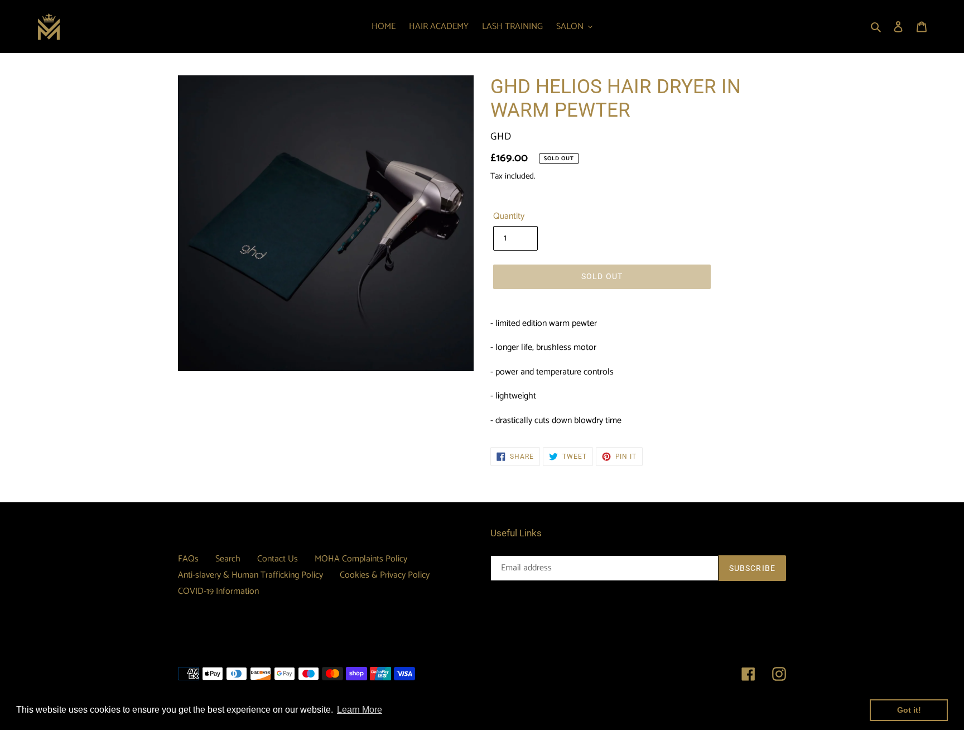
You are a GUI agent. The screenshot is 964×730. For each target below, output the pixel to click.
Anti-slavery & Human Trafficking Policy (250, 575)
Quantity (508, 216)
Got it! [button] (909, 709)
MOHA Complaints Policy (361, 558)
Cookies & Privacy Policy (385, 575)
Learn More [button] (359, 709)
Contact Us (277, 558)
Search (227, 558)
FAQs (188, 558)
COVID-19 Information (218, 591)
